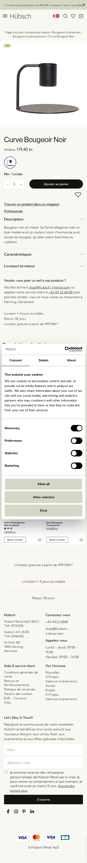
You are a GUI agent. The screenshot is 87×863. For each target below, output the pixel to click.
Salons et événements (61, 681)
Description (13, 219)
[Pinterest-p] (24, 811)
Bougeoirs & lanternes (66, 32)
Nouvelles (52, 672)
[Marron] (5, 528)
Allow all (43, 484)
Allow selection (43, 497)
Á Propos (52, 677)
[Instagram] (16, 811)
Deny (43, 510)
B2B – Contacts (15, 698)
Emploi (50, 690)
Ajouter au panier (56, 184)
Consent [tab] (16, 360)
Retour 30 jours (43, 598)
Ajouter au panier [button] (15, 539)
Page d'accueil (14, 32)
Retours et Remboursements (16, 683)
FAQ (7, 703)
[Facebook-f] (8, 811)
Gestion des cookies (18, 694)
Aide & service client (19, 666)
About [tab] (71, 360)
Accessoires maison (38, 32)
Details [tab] (44, 360)
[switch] (76, 440)
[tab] (43, 219)
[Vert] (8, 528)
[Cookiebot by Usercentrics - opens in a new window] (64, 349)
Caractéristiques (18, 254)
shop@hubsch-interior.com (49, 287)
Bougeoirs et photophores (29, 36)
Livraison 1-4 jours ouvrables (43, 581)
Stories (50, 686)
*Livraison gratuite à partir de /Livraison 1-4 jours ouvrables (44, 5)
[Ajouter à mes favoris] (78, 195)
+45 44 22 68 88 (60, 292)
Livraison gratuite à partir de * (43, 565)
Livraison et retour (19, 266)
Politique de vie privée (19, 689)
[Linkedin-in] (32, 811)
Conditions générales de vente (21, 674)
